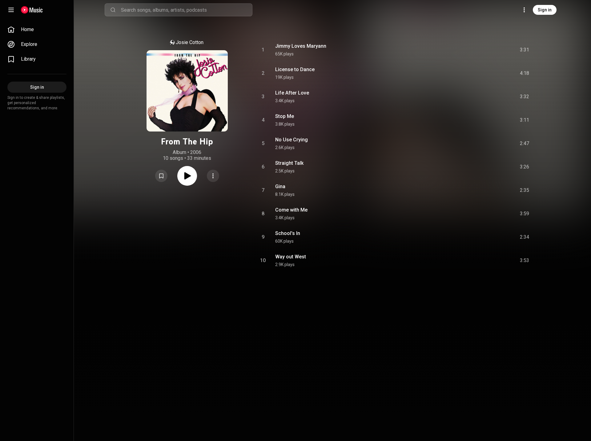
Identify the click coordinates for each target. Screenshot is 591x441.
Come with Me (291, 210)
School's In (287, 233)
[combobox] (186, 10)
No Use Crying (291, 140)
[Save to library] (161, 176)
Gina (280, 186)
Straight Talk (289, 163)
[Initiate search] (113, 10)
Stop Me (284, 116)
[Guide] (11, 10)
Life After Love (292, 93)
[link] (36, 29)
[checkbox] (525, 50)
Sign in (545, 9)
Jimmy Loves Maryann (300, 46)
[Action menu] (213, 176)
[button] (161, 176)
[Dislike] (489, 49)
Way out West (290, 257)
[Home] (32, 10)
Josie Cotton (189, 42)
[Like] (478, 49)
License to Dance (295, 69)
